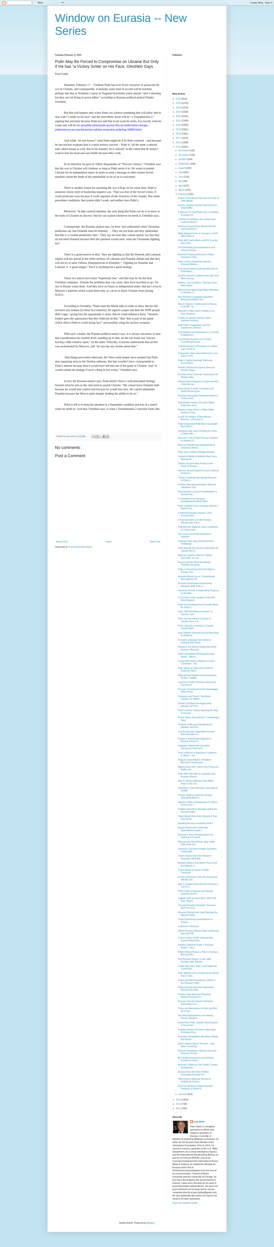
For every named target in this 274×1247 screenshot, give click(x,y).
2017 (179, 138)
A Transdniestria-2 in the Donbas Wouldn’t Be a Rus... (194, 521)
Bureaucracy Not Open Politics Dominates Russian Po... (193, 1073)
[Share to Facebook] (104, 436)
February (183, 194)
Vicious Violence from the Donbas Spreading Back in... (195, 796)
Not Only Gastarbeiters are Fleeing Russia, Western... (195, 1016)
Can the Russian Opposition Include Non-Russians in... (196, 733)
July (180, 172)
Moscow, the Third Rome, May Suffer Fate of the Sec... (196, 843)
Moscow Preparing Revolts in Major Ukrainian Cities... (196, 255)
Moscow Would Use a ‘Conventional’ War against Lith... (196, 577)
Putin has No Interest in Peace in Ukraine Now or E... (194, 620)
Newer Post (62, 541)
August (182, 168)
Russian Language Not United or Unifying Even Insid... (194, 641)
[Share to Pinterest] (108, 436)
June (181, 177)
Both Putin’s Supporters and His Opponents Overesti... (194, 326)
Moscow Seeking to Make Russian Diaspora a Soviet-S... (195, 1087)
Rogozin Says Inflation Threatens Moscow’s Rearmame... (195, 761)
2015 (179, 146)
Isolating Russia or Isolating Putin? (195, 823)
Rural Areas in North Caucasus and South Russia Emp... (196, 390)
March (181, 190)
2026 (179, 98)
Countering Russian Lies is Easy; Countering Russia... (195, 340)
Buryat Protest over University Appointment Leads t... (193, 829)
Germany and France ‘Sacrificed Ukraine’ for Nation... (194, 697)
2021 (179, 120)
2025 (179, 103)
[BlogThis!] (97, 436)
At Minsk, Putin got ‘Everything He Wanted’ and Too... (195, 725)
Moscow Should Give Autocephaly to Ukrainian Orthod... (196, 446)
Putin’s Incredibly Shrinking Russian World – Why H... (196, 655)
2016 (179, 142)
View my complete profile (185, 1203)
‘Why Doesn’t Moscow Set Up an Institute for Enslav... (194, 1080)
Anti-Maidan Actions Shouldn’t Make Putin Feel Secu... (196, 404)
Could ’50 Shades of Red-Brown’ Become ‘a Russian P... (194, 418)
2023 (179, 112)
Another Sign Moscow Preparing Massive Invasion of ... (194, 995)
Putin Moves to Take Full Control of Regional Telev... (195, 669)
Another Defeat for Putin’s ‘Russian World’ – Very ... (195, 946)
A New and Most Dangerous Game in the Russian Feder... (196, 981)
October (182, 159)
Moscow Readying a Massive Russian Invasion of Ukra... (197, 1052)
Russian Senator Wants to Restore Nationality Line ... (195, 1002)
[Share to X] (101, 436)
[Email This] (93, 436)
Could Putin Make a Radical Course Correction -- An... (196, 662)
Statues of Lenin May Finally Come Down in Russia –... (195, 464)
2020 (179, 125)
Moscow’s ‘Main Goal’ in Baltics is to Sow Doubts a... (196, 312)
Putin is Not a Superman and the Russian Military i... (194, 263)
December (184, 150)
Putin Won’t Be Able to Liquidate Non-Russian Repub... (197, 775)
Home (109, 541)
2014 (179, 1099)
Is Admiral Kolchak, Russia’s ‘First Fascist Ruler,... (195, 514)
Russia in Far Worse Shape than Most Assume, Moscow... (197, 648)
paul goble (199, 1121)
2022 (179, 116)
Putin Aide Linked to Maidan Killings (196, 452)
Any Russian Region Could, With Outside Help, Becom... (194, 960)
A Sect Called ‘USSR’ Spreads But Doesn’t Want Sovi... (195, 939)
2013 (179, 1104)
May (180, 181)
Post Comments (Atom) (80, 547)
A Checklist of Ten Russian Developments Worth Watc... (193, 500)
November (184, 155)
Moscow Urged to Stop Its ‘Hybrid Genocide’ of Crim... (195, 556)
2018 (179, 133)
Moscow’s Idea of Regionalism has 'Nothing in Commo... (195, 836)
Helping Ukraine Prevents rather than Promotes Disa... (197, 1031)
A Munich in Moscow (188, 926)
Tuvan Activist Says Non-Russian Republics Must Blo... (194, 857)
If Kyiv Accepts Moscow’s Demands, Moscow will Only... (196, 988)
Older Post (155, 541)
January (182, 1094)
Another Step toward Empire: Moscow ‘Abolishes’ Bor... (197, 485)
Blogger (151, 1223)
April (181, 185)
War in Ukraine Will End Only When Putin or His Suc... (196, 782)
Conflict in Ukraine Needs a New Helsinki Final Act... (194, 319)
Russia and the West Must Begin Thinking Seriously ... (194, 563)
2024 (179, 107)
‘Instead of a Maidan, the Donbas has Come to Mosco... (197, 220)
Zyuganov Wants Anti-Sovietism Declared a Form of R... (194, 747)
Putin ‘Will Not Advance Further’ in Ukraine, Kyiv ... (195, 612)
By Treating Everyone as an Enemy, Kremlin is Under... (196, 1059)
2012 (179, 1108)
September (184, 163)
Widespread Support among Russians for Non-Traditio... (197, 676)
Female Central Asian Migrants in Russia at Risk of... (195, 740)
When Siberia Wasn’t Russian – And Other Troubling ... (196, 1045)
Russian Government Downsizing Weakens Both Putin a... (195, 584)
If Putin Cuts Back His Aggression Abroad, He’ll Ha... (195, 704)
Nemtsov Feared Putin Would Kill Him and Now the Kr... (197, 227)
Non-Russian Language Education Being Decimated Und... (195, 298)
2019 (179, 129)
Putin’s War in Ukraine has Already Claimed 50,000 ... (195, 892)
